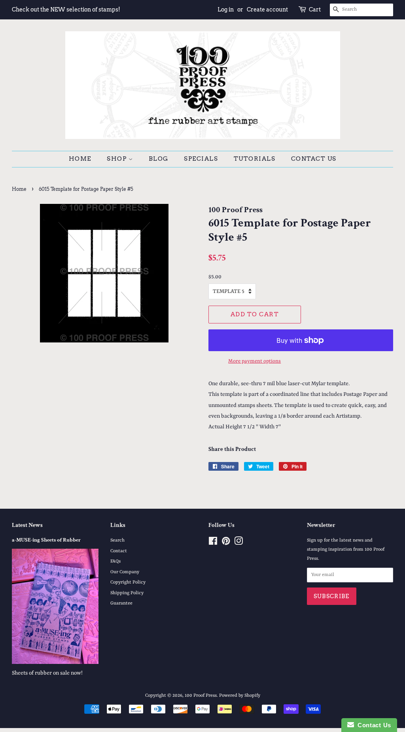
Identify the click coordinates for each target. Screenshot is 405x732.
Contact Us (314, 158)
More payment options (254, 361)
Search (117, 540)
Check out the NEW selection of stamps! (66, 9)
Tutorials (255, 158)
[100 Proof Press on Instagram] (238, 543)
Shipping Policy (127, 593)
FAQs (115, 561)
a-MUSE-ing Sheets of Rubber (46, 540)
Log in (226, 9)
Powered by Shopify (239, 695)
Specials (201, 158)
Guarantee (121, 603)
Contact (118, 551)
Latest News (27, 525)
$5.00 (214, 277)
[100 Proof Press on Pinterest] (225, 543)
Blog (158, 158)
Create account (267, 9)
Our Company (124, 572)
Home (80, 158)
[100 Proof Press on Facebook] (213, 543)
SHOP (118, 158)
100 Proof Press (201, 695)
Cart (315, 9)
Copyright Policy (128, 582)
